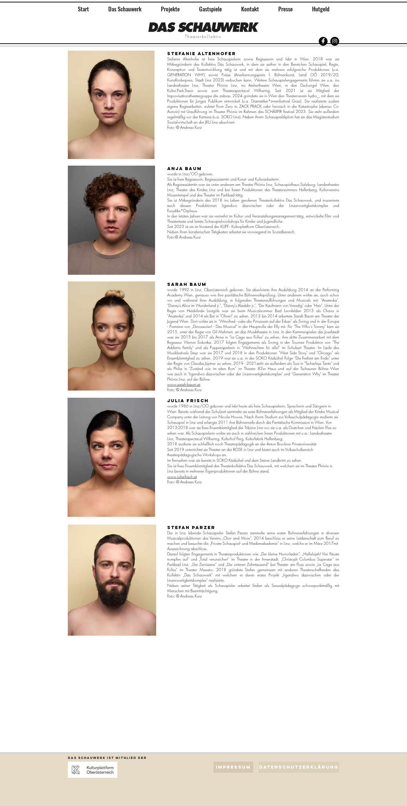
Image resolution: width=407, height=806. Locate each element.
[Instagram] (334, 41)
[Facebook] (323, 41)
